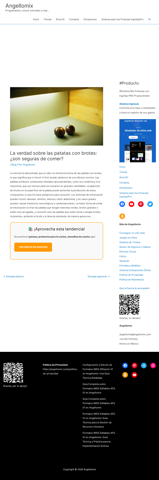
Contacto (74, 19)
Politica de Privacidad (131, 274)
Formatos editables (129, 265)
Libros (122, 256)
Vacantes (124, 260)
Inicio (36, 19)
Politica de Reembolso (131, 279)
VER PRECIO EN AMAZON (33, 247)
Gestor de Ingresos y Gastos (135, 246)
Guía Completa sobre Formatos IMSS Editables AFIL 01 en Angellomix (99, 388)
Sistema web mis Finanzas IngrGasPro (122, 19)
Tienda (47, 19)
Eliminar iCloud (127, 251)
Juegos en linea (128, 237)
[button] (149, 19)
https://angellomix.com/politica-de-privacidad (60, 369)
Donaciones (90, 19)
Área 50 (60, 19)
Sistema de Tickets (129, 242)
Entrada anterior (13, 276)
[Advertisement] (79, 47)
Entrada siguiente (99, 276)
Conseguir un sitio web (132, 232)
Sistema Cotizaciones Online (135, 270)
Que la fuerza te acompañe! (134, 288)
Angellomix (19, 5)
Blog (13, 164)
